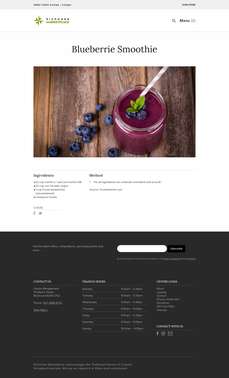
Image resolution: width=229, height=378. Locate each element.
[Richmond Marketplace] (54, 20)
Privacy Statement (172, 258)
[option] (114, 111)
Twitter (40, 213)
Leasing (161, 292)
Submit (223, 27)
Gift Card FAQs (166, 306)
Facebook (34, 213)
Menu (185, 21)
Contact (161, 295)
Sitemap (162, 310)
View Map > (40, 310)
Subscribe (189, 4)
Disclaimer (190, 258)
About (160, 288)
